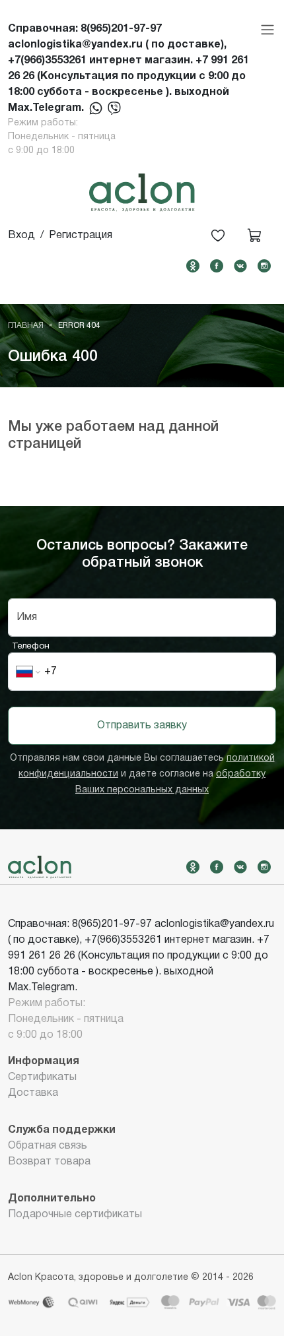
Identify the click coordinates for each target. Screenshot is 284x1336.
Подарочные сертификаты (75, 1214)
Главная (26, 325)
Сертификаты (42, 1077)
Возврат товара (49, 1161)
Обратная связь (47, 1146)
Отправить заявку (142, 725)
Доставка (33, 1093)
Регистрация (80, 235)
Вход (21, 235)
